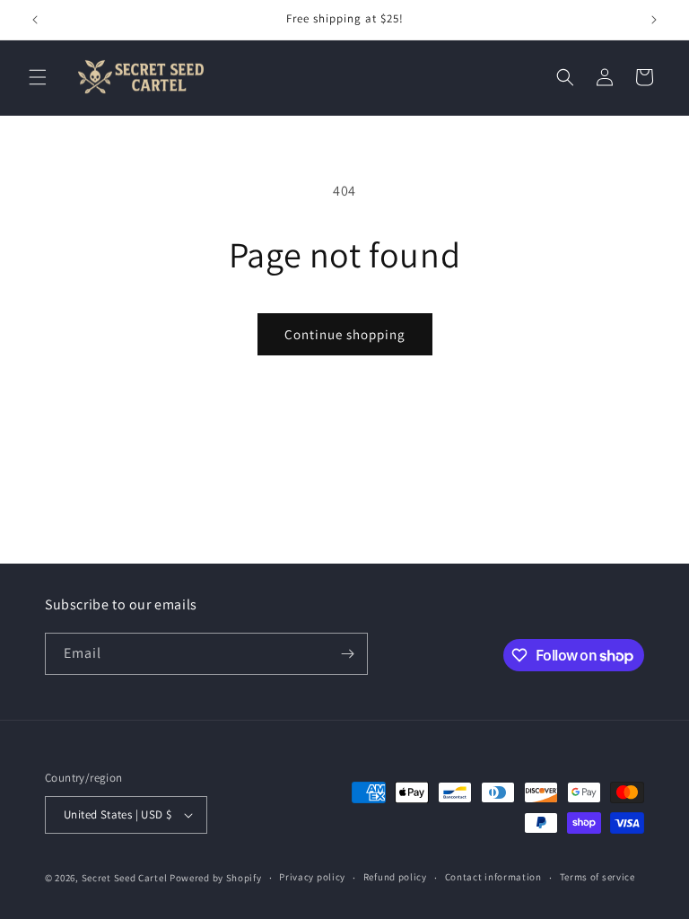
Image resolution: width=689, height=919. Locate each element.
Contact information (493, 877)
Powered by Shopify (216, 877)
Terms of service (597, 877)
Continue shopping (345, 334)
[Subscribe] (347, 654)
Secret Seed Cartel (125, 877)
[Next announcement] (654, 19)
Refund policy (395, 877)
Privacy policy (312, 877)
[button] (37, 77)
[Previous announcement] (35, 19)
